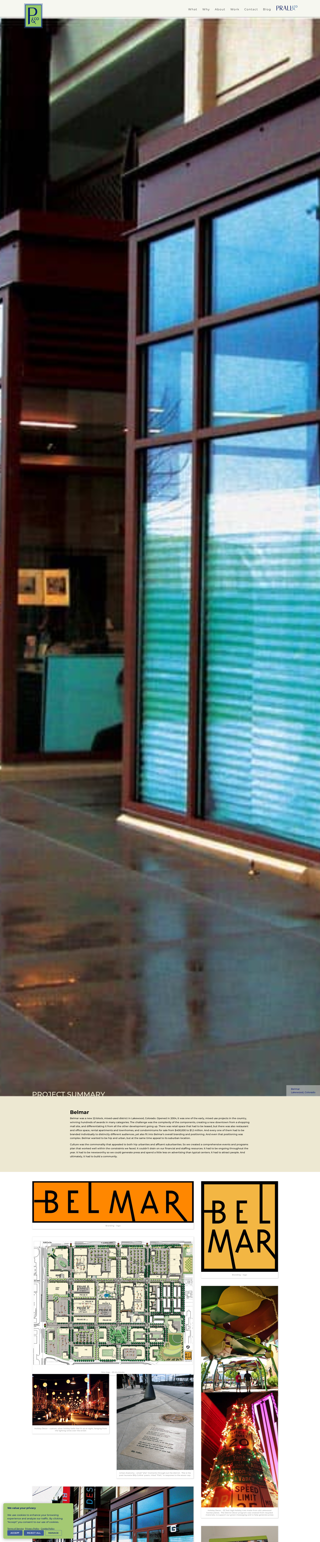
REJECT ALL (34, 1533)
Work (234, 9)
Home (287, 8)
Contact (251, 9)
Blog (267, 9)
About (220, 9)
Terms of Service (15, 1528)
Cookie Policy (47, 1528)
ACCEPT (14, 1533)
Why (206, 9)
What (192, 9)
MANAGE (53, 1533)
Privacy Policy (32, 1528)
